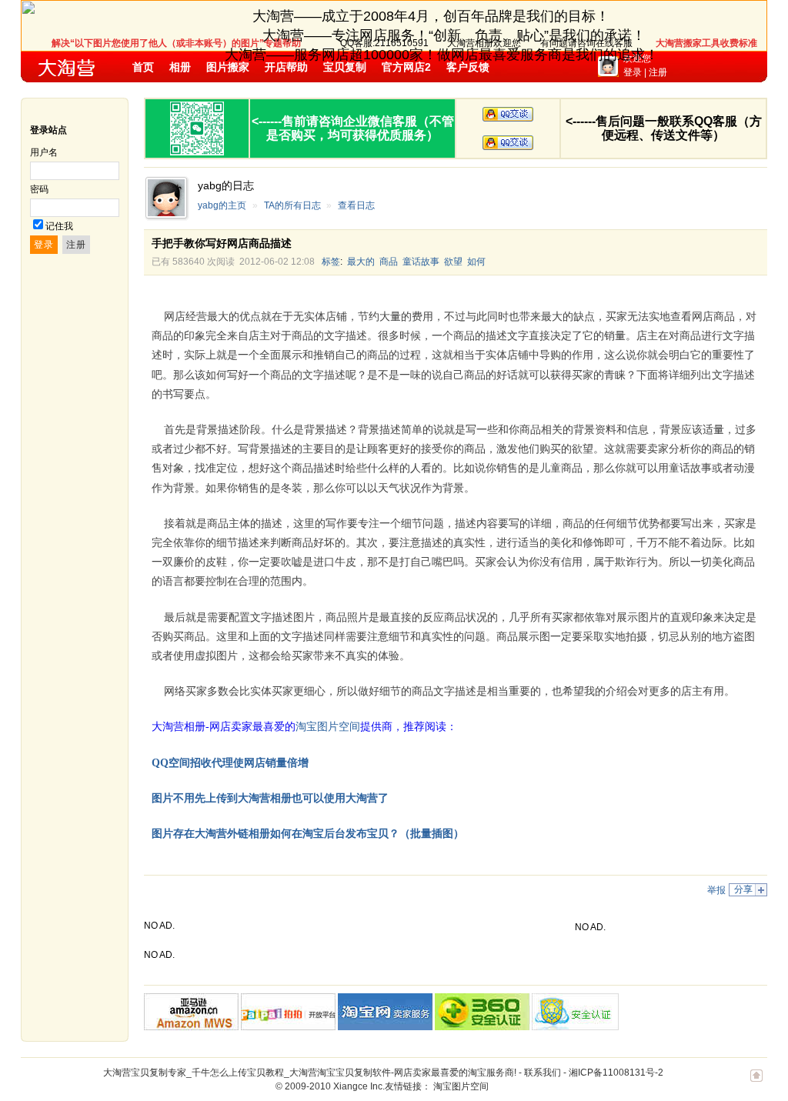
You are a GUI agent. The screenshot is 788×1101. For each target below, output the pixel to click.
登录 (632, 72)
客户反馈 (467, 67)
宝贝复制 (344, 67)
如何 (476, 261)
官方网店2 (406, 67)
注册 (658, 72)
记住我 (59, 226)
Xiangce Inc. (359, 1086)
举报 (716, 890)
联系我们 (542, 1072)
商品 (388, 261)
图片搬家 (227, 67)
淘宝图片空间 (461, 1086)
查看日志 (356, 205)
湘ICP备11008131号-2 (616, 1072)
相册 (180, 67)
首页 (143, 67)
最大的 (361, 261)
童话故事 (420, 261)
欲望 (453, 261)
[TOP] (756, 1083)
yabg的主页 (222, 205)
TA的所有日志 (292, 205)
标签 (331, 261)
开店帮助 (286, 67)
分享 (743, 889)
